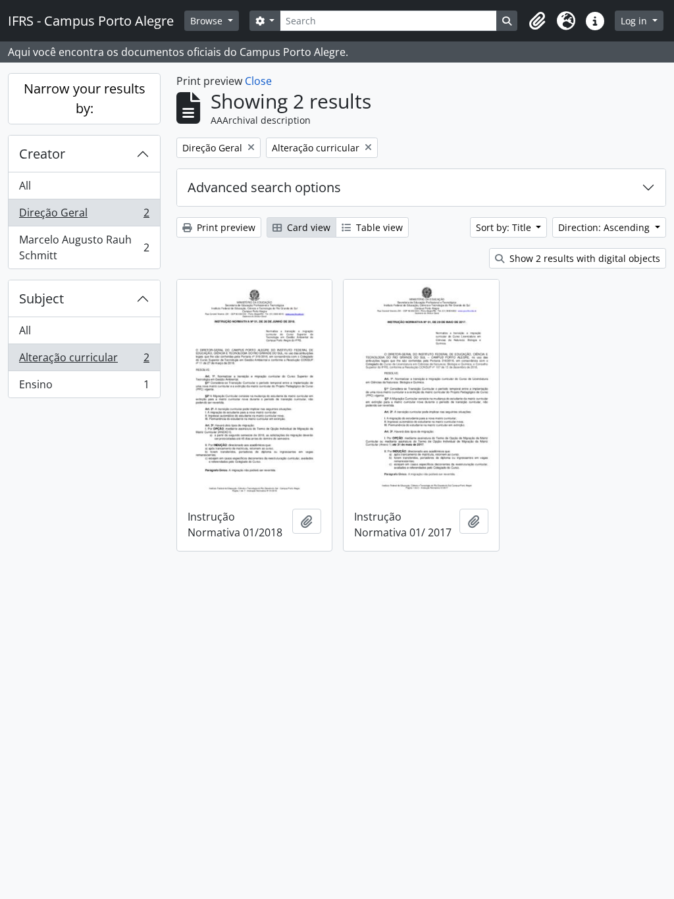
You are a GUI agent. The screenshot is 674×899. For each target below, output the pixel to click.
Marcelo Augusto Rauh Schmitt (83, 247)
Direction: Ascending (605, 227)
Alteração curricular (83, 360)
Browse (207, 20)
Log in (635, 20)
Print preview (224, 227)
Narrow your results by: (84, 98)
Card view (307, 227)
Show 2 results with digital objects (583, 258)
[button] (537, 21)
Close (258, 81)
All (25, 185)
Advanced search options (264, 187)
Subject (41, 298)
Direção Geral (83, 215)
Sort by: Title (505, 227)
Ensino (83, 387)
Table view (378, 227)
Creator (42, 154)
